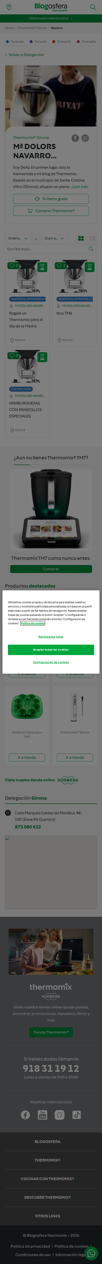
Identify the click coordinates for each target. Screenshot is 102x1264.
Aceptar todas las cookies (51, 649)
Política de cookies (33, 623)
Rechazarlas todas (51, 636)
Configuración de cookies (51, 662)
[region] (50, 632)
